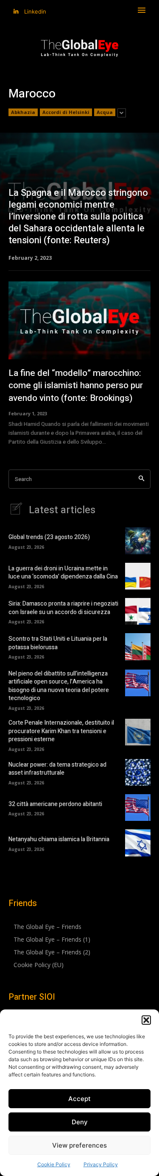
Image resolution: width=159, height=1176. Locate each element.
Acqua (105, 112)
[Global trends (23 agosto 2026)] (138, 540)
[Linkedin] (15, 11)
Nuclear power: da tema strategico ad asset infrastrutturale (57, 769)
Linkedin (35, 11)
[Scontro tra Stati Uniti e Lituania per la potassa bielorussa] (138, 646)
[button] (146, 1020)
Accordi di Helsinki (65, 112)
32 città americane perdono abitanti (55, 804)
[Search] (141, 479)
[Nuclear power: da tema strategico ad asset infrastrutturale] (138, 772)
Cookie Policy (53, 1164)
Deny (80, 1122)
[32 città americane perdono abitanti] (138, 807)
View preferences (79, 1145)
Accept (79, 1099)
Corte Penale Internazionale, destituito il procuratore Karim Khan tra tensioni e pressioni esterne (61, 731)
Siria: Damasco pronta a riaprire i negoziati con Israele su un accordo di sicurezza (63, 608)
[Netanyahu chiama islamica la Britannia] (138, 842)
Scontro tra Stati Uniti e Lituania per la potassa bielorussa (57, 643)
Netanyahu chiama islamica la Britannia (58, 839)
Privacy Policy (101, 1164)
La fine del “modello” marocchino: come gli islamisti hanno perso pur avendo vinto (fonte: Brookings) (75, 386)
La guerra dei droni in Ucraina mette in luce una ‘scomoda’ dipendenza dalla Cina (63, 572)
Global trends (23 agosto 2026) (49, 537)
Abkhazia (23, 112)
